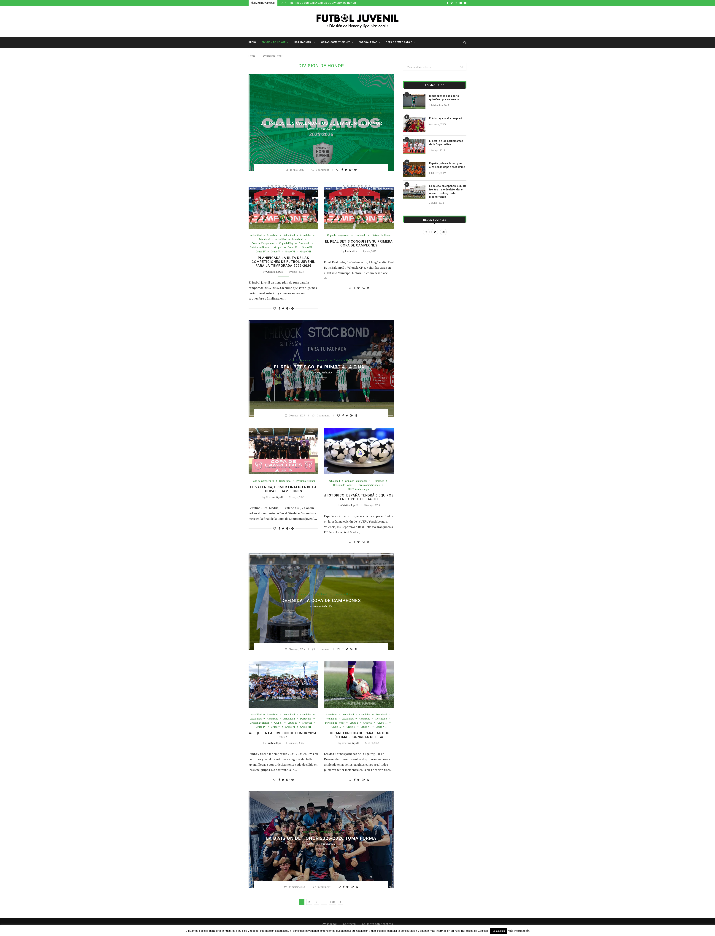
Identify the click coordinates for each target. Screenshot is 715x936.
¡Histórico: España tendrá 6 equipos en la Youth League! (359, 497)
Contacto (349, 924)
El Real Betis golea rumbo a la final (321, 367)
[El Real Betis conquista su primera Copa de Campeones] (359, 205)
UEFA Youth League (359, 489)
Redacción (351, 251)
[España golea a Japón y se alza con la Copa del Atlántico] (414, 169)
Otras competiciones (336, 42)
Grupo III (317, 116)
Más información (519, 930)
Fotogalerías (368, 42)
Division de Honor (274, 42)
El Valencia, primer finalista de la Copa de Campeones (283, 489)
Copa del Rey (286, 243)
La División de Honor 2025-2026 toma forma (321, 838)
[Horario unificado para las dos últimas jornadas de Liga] (359, 684)
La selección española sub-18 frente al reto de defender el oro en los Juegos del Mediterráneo (447, 191)
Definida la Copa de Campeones (321, 600)
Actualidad (260, 112)
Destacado (376, 112)
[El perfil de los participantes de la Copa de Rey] (414, 146)
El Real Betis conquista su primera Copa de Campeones (359, 243)
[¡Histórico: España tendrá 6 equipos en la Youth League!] (359, 451)
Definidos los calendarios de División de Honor (321, 123)
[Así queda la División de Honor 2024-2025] (283, 684)
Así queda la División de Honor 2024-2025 (283, 735)
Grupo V (346, 116)
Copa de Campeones (263, 243)
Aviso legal (329, 924)
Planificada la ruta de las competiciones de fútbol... (327, 3)
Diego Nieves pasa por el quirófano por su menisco (445, 97)
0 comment (322, 169)
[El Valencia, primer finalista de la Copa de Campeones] (283, 451)
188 (332, 901)
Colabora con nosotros (377, 924)
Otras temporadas (399, 42)
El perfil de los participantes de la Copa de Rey (446, 142)
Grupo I (288, 116)
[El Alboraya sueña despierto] (414, 124)
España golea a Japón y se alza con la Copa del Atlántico (447, 165)
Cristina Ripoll (327, 128)
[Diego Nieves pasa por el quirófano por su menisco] (414, 101)
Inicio (252, 42)
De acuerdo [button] (498, 930)
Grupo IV (332, 116)
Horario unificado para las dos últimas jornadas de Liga (358, 735)
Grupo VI (361, 116)
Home (252, 55)
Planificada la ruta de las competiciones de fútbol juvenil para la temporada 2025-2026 (283, 262)
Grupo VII (377, 116)
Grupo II (302, 116)
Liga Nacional (303, 42)
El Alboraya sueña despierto (446, 118)
